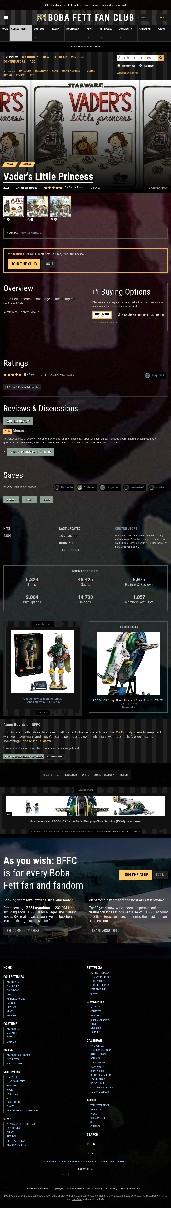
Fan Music (12, 1085)
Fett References (99, 985)
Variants (12, 1033)
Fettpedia (106, 28)
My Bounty (30, 57)
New (46, 57)
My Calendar (97, 1045)
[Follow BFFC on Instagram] (72, 1177)
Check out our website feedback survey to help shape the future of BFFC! (85, 1161)
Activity (95, 1007)
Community (125, 28)
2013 (6, 187)
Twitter (85, 774)
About (161, 28)
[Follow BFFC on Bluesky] (105, 1177)
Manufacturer (71, 71)
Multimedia (72, 28)
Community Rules (37, 1188)
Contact (95, 1126)
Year (55, 71)
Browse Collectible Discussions (24, 756)
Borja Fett (158, 375)
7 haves (11, 499)
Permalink (72, 550)
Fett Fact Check (16, 1140)
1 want (29, 499)
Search (92, 1135)
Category (25, 71)
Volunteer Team (99, 1105)
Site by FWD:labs (131, 1188)
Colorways (13, 990)
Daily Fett (12, 1077)
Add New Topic (55, 756)
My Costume (14, 1029)
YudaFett (89, 487)
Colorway (41, 71)
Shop (93, 1122)
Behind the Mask (99, 972)
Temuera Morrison (100, 1050)
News (90, 28)
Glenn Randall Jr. (100, 1075)
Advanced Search (127, 72)
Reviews (11, 1007)
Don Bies (95, 1058)
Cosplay (11, 1041)
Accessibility (95, 1188)
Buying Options (31, 233)
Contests (95, 1011)
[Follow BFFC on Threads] (99, 1177)
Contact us (138, 539)
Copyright (57, 1188)
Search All (129, 65)
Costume (39, 28)
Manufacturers (16, 998)
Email (97, 774)
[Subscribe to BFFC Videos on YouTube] (92, 1177)
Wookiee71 (138, 487)
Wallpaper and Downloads (22, 1110)
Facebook (71, 774)
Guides (10, 1132)
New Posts (13, 1059)
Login (142, 17)
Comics (149, 65)
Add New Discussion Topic (31, 452)
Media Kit (95, 1109)
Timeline (89, 71)
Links (93, 1023)
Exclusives (13, 1128)
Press (93, 1113)
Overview (10, 57)
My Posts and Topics (18, 1055)
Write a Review (18, 421)
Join (161, 17)
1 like (47, 499)
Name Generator (99, 1019)
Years (10, 1011)
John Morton (97, 1062)
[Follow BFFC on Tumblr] (85, 1177)
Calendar (145, 28)
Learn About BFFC (105, 931)
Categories (13, 986)
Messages (95, 1028)
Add (32, 62)
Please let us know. (36, 741)
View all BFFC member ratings (22, 386)
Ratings (11, 1003)
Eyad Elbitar (97, 1079)
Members (95, 1015)
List (31, 75)
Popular (60, 57)
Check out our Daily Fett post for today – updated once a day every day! (85, 5)
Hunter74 (67, 487)
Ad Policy (43, 712)
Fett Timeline (98, 989)
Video (10, 1098)
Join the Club (24, 263)
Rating (7, 75)
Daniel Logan (98, 1054)
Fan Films (12, 1093)
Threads (122, 774)
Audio (10, 1089)
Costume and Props (101, 1087)
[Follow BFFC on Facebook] (65, 1177)
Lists (10, 994)
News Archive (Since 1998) (21, 1124)
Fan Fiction (13, 1102)
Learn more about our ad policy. (122, 831)
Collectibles (19, 28)
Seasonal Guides (16, 1144)
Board (55, 28)
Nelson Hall (97, 1083)
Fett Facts (96, 981)
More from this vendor (104, 322)
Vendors (77, 57)
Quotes (94, 993)
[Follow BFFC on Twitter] (78, 1177)
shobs (160, 487)
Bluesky (109, 774)
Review (20, 75)
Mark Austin (97, 1066)
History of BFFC (99, 1117)
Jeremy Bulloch (99, 1091)
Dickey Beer (97, 1070)
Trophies (95, 1032)
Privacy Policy (75, 1188)
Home (5, 28)
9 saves (96, 187)
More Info (128, 707)
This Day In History (100, 976)
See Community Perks (23, 931)
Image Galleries (16, 1081)
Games (10, 1106)
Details (11, 1037)
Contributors (14, 62)
